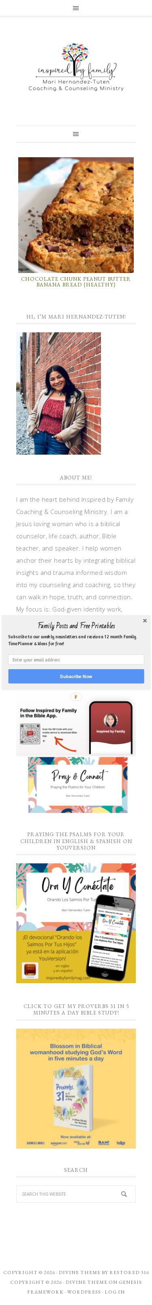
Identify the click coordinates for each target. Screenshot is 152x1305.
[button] (76, 626)
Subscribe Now (76, 676)
